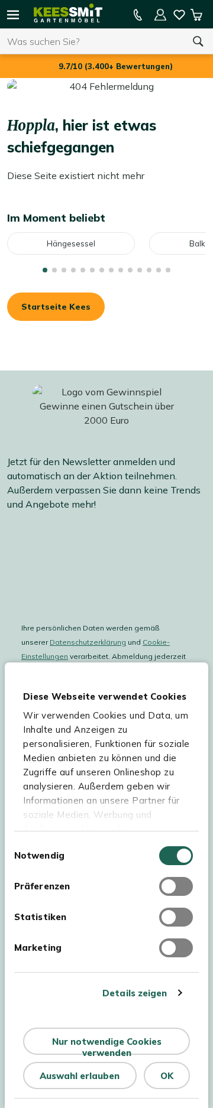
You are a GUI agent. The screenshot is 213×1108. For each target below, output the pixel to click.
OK (166, 1075)
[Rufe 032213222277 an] (137, 14)
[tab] (45, 270)
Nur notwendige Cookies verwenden (107, 1045)
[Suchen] (198, 41)
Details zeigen (134, 993)
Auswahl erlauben (80, 1075)
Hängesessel (71, 243)
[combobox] (91, 41)
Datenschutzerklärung (88, 642)
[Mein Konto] (160, 14)
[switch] (176, 886)
